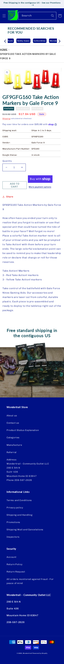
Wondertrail (27, 653)
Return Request (16, 571)
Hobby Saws (15, 41)
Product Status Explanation (23, 430)
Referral (12, 452)
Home (3, 49)
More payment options (40, 187)
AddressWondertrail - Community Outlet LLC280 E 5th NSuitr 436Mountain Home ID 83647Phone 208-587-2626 (28, 470)
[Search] (52, 15)
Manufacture (14, 445)
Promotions (13, 522)
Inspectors (13, 537)
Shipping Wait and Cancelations (25, 529)
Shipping (6, 119)
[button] (4, 15)
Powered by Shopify (39, 653)
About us (12, 415)
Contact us (13, 423)
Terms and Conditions (19, 500)
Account (11, 557)
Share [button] (9, 196)
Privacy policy (15, 507)
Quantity (7, 161)
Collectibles (31, 41)
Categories (13, 437)
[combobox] (37, 15)
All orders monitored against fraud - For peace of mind (30, 581)
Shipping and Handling (19, 515)
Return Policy (14, 564)
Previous (5, 40)
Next (59, 40)
